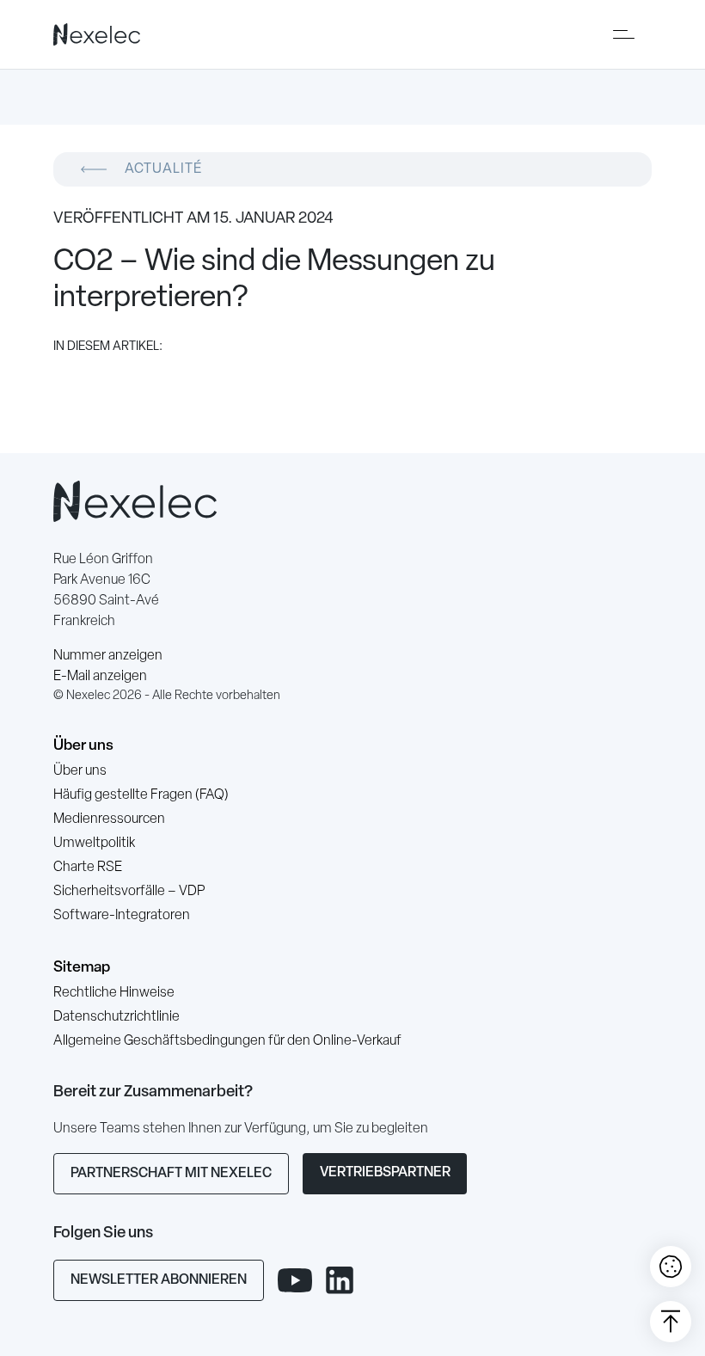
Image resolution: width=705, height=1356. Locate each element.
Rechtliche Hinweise (114, 993)
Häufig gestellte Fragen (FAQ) (141, 795)
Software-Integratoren (121, 916)
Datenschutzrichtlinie (116, 1017)
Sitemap (81, 967)
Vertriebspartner (385, 1173)
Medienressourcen (109, 819)
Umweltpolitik (94, 843)
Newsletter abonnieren (158, 1280)
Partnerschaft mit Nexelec (171, 1174)
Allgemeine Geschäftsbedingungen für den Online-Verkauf (227, 1041)
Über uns (83, 746)
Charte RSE (87, 867)
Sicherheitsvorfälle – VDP (129, 892)
